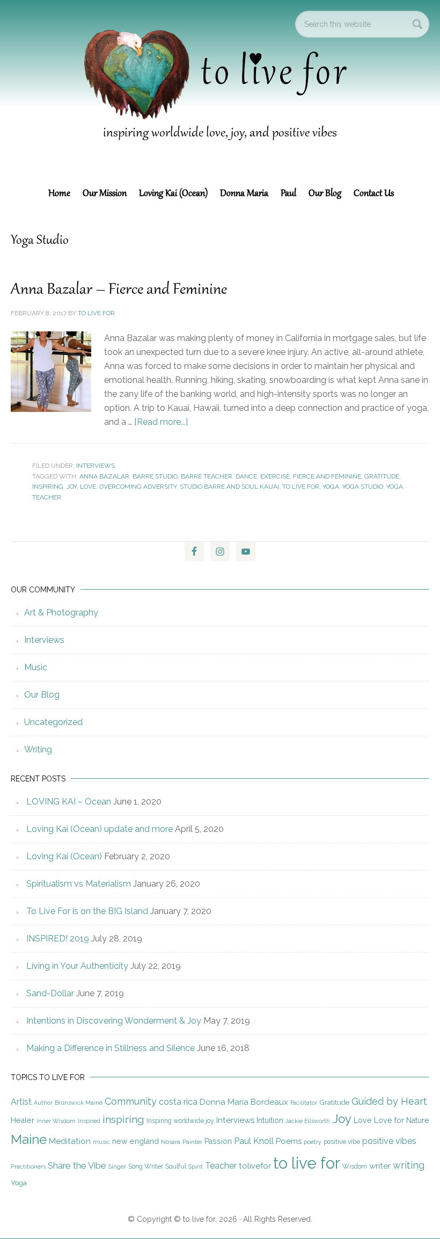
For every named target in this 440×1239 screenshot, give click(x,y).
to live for (300, 486)
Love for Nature (401, 1120)
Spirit (195, 1166)
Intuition (269, 1120)
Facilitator (303, 1102)
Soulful (175, 1166)
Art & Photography (61, 612)
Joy (72, 486)
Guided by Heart (389, 1101)
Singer (117, 1166)
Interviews (95, 465)
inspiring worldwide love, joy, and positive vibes (220, 133)
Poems (289, 1141)
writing (408, 1165)
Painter (192, 1142)
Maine (29, 1139)
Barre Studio (155, 476)
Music (35, 667)
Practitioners (28, 1166)
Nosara (170, 1142)
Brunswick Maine (78, 1102)
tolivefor (255, 1166)
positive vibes (389, 1141)
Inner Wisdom (56, 1121)
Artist (21, 1102)
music (101, 1142)
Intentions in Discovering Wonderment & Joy (113, 1021)
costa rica (178, 1102)
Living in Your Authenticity (77, 966)
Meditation (70, 1141)
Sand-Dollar (50, 993)
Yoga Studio (362, 486)
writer (380, 1166)
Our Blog (42, 695)
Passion (218, 1141)
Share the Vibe (77, 1165)
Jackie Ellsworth (307, 1121)
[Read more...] (161, 422)
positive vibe (342, 1142)
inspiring (47, 486)
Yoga (330, 486)
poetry (312, 1142)
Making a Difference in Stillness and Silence (110, 1048)
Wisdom (354, 1166)
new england (135, 1141)
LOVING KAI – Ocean (68, 801)
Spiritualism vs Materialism (78, 884)
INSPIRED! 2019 (57, 938)
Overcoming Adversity (138, 486)
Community (131, 1101)
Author (43, 1102)
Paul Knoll (254, 1141)
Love (88, 486)
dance (246, 476)
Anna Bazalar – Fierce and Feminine (119, 290)
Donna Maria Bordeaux (244, 1102)
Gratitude (381, 476)
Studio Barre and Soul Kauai (229, 486)
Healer (22, 1120)
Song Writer (145, 1166)
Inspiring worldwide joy (180, 1121)
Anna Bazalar (104, 476)
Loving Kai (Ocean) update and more (99, 829)
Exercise (275, 476)
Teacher (221, 1166)
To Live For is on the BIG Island (87, 911)
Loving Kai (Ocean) (64, 856)
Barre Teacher (206, 476)
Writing (38, 749)
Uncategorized (53, 722)
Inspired (89, 1121)
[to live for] (220, 124)
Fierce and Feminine (327, 476)
